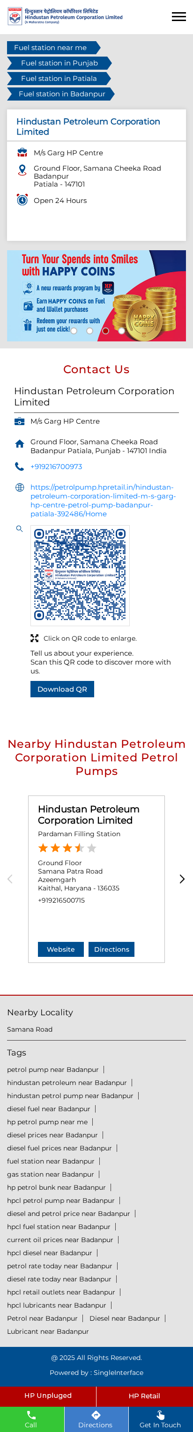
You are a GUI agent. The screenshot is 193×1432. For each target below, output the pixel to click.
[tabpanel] (96, 296)
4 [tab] (120, 329)
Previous (13, 879)
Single (118, 1372)
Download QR (62, 689)
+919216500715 (61, 900)
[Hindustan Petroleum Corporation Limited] (65, 22)
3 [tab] (104, 329)
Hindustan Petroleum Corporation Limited (89, 814)
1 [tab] (72, 329)
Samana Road (29, 1029)
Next (180, 879)
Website (61, 949)
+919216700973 (56, 466)
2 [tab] (88, 329)
